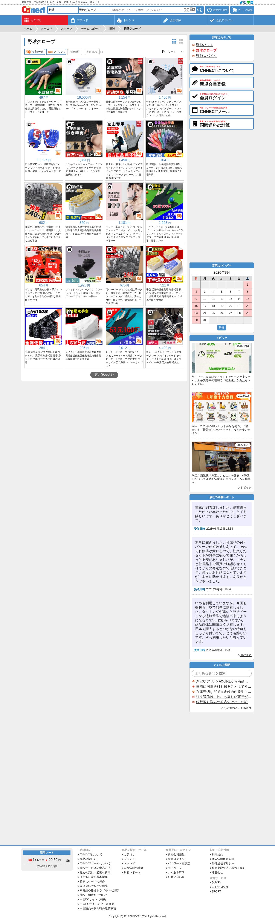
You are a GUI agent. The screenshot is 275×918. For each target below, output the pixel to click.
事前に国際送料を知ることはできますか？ (223, 686)
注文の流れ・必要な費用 (95, 872)
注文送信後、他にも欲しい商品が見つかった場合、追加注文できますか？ (223, 697)
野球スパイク (206, 56)
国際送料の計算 (133, 868)
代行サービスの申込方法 (95, 868)
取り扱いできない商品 (94, 886)
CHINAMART (220, 887)
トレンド (129, 863)
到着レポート (132, 872)
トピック (246, 487)
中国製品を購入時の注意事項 (98, 908)
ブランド (129, 859)
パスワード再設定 (179, 863)
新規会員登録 (176, 854)
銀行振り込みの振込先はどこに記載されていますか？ (223, 702)
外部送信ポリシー (223, 863)
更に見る (246, 655)
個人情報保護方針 (223, 859)
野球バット (204, 45)
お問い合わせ (176, 877)
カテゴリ (129, 854)
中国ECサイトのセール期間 (97, 904)
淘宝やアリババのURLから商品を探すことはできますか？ (223, 681)
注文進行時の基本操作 (94, 877)
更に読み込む (104, 375)
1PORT (216, 891)
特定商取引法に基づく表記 (228, 868)
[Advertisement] (104, 413)
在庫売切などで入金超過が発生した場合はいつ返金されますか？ (223, 691)
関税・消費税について (94, 895)
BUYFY (216, 882)
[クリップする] (29, 61)
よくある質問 (176, 872)
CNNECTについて (91, 854)
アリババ (59, 51)
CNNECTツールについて (95, 863)
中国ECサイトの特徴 (93, 899)
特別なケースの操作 (92, 881)
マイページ (175, 868)
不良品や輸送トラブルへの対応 (99, 890)
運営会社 (217, 872)
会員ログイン (176, 859)
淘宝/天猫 (38, 51)
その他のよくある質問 (238, 708)
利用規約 (217, 854)
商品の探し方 (88, 859)
